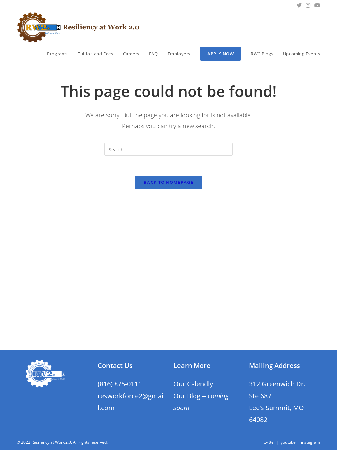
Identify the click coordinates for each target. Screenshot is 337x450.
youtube (288, 442)
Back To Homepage (168, 182)
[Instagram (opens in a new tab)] (308, 5)
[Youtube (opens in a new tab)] (316, 5)
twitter (269, 442)
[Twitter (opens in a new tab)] (299, 5)
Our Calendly (193, 384)
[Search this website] (168, 148)
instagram (310, 442)
